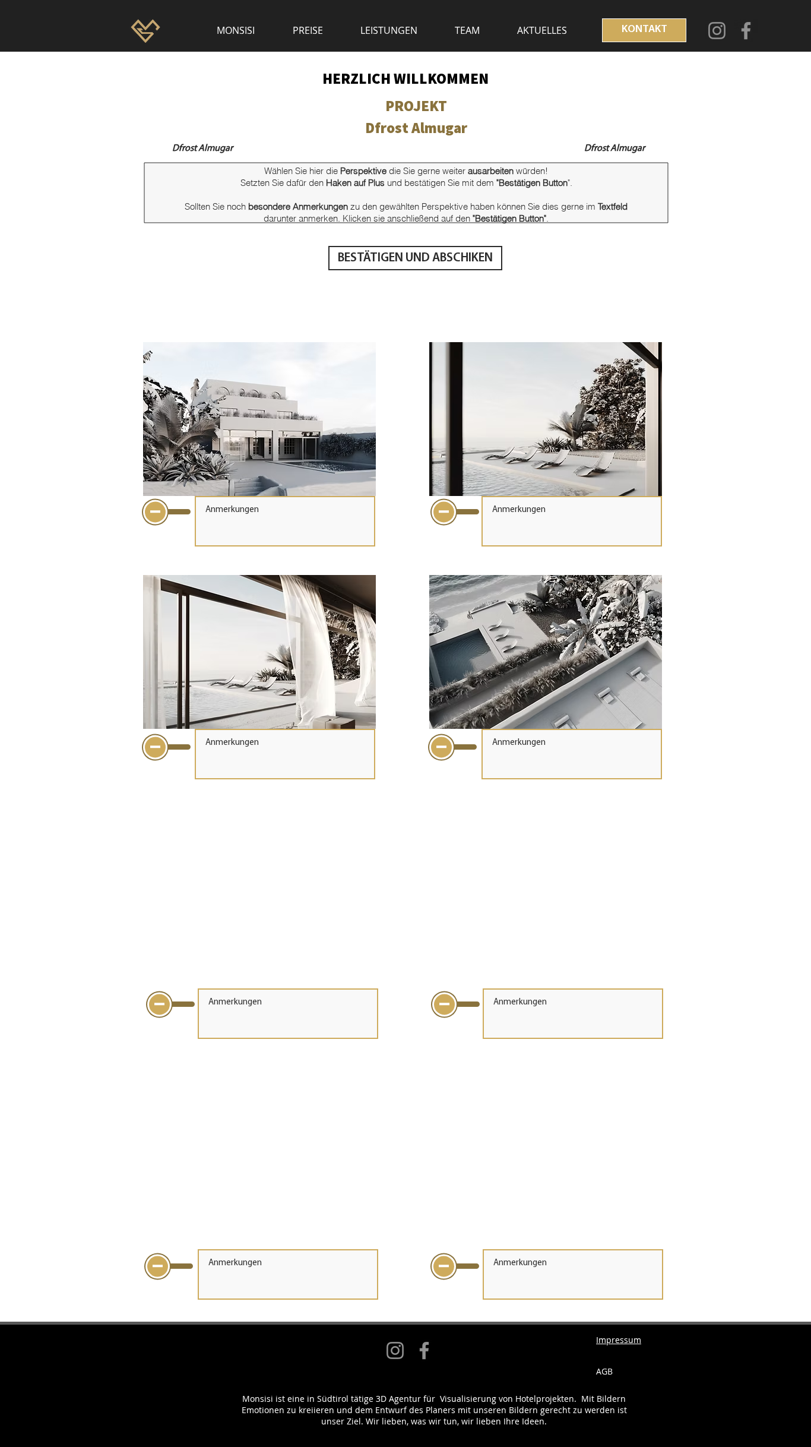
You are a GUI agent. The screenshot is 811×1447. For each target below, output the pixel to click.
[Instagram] (716, 30)
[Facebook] (746, 30)
